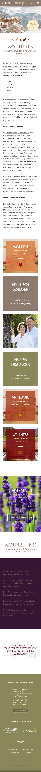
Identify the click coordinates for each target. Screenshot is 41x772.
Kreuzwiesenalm (27, 750)
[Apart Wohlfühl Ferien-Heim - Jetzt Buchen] (9, 3)
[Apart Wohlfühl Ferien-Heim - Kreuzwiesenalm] (10, 732)
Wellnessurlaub (9, 136)
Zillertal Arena (26, 185)
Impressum (19, 765)
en (34, 3)
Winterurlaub (11, 133)
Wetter (28, 753)
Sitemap (11, 765)
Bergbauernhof (16, 753)
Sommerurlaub (23, 133)
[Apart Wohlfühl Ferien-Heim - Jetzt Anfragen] (5, 3)
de (31, 3)
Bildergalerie (13, 750)
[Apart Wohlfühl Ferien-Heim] (20, 3)
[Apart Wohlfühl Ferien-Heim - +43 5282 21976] (2, 3)
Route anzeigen (20, 710)
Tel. (20, 700)
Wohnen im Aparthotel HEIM (20, 517)
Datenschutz (28, 765)
